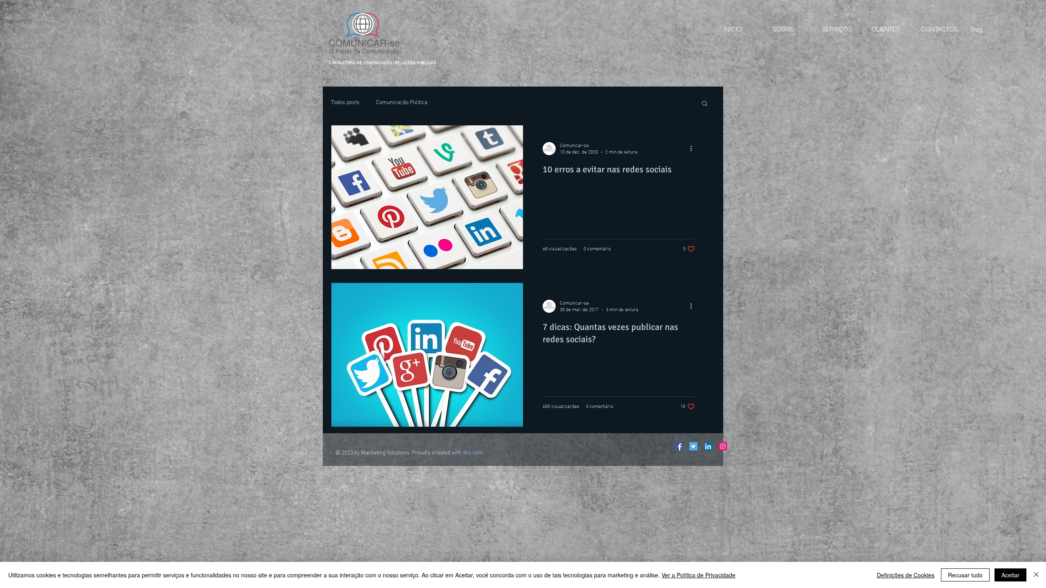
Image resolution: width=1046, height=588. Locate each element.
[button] (705, 104)
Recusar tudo (965, 575)
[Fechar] (1036, 574)
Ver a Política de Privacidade (698, 575)
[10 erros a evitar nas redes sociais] (427, 197)
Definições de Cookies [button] (905, 575)
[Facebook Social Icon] (679, 446)
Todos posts (345, 102)
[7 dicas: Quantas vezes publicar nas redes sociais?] (427, 355)
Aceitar (1010, 575)
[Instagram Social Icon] (723, 446)
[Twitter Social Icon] (693, 446)
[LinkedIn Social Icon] (708, 446)
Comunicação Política (401, 102)
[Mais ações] (694, 149)
